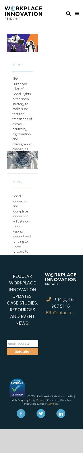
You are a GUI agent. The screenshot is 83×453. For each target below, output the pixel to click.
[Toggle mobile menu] (77, 13)
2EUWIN (17, 65)
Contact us (64, 313)
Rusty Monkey (36, 400)
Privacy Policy (52, 403)
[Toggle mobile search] (68, 13)
